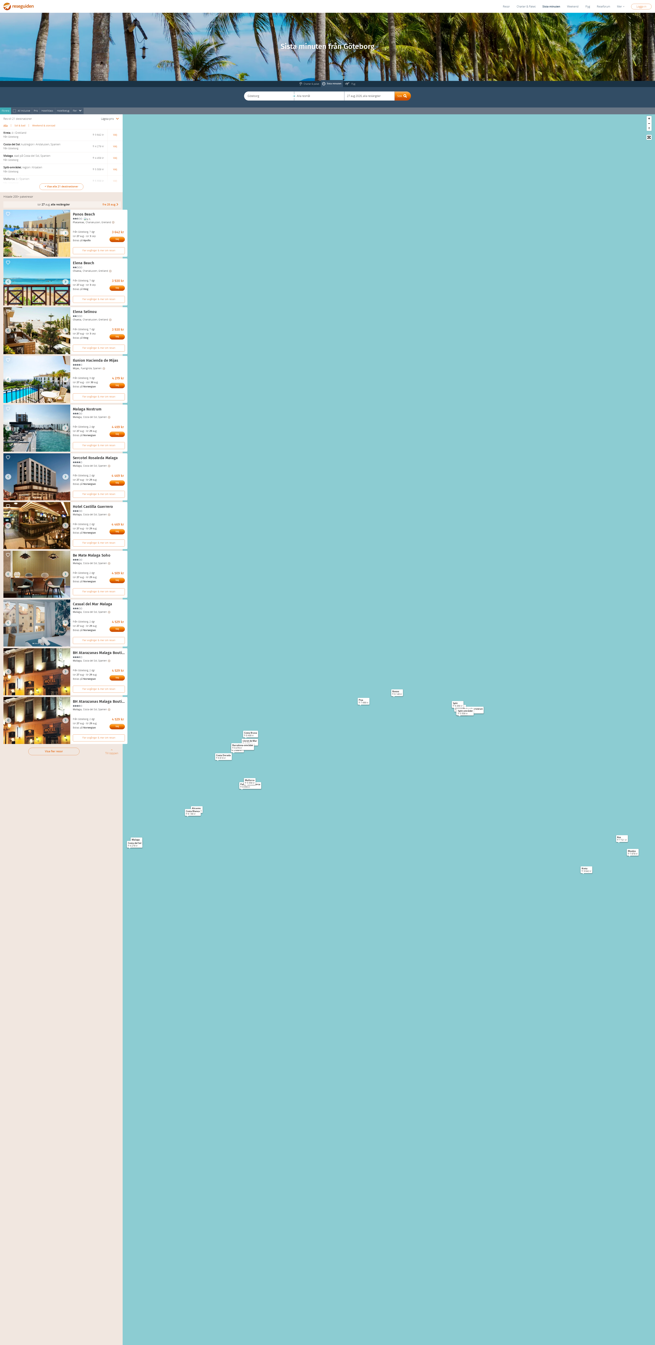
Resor (506, 6)
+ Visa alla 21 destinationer (61, 186)
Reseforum (603, 6)
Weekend (573, 6)
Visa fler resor (54, 751)
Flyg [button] (587, 6)
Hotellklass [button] (47, 110)
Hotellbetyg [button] (63, 110)
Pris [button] (36, 110)
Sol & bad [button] (19, 125)
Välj (117, 239)
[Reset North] (649, 128)
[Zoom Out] (649, 123)
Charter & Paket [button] (526, 6)
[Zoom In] (649, 118)
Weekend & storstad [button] (43, 125)
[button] (269, 96)
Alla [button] (5, 125)
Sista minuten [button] (551, 6)
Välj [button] (115, 134)
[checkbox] (14, 111)
